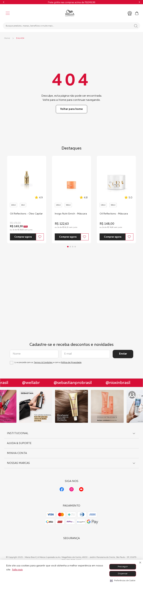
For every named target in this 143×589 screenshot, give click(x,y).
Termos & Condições (43, 363)
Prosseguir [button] (123, 567)
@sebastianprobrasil (71, 383)
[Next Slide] (139, 2)
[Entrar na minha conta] (130, 13)
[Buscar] (136, 25)
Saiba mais (17, 569)
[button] (122, 580)
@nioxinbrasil (116, 383)
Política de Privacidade (71, 363)
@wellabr (29, 383)
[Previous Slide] (4, 2)
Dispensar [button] (122, 574)
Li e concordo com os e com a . (48, 363)
